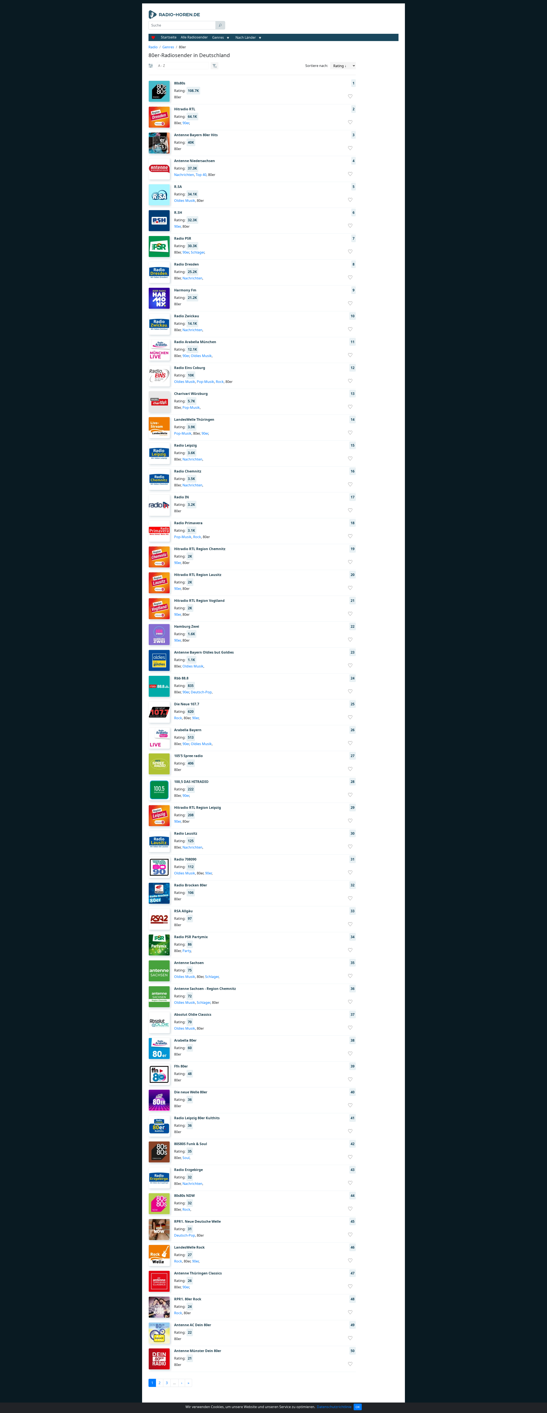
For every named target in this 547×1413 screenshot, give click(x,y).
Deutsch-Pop (201, 692)
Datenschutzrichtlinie (334, 1406)
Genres (218, 37)
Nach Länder (245, 37)
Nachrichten (184, 174)
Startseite (168, 37)
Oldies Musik (184, 200)
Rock (220, 381)
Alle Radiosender (194, 37)
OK (358, 1407)
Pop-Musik (205, 381)
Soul (186, 1157)
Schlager (197, 252)
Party (186, 950)
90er (185, 123)
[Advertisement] (313, 21)
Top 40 (201, 174)
